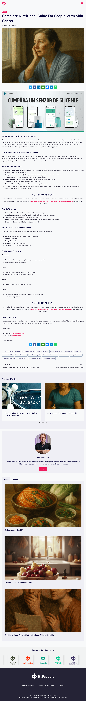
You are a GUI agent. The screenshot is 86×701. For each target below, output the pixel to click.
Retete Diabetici (31, 697)
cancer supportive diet (56, 351)
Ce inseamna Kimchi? (14, 530)
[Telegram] (51, 87)
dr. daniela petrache (20, 355)
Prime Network (51, 695)
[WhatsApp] (55, 87)
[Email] (43, 87)
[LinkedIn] (38, 87)
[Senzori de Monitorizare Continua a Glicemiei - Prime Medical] (43, 111)
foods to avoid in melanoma (50, 355)
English (4, 11)
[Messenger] (47, 87)
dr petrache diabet (8, 355)
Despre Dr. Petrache (46, 685)
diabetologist (68, 351)
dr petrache (77, 351)
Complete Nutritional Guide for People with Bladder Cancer (20, 366)
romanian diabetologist (9, 358)
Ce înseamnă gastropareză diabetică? (62, 413)
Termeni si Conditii (28, 685)
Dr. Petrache (7, 25)
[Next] (81, 402)
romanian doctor (22, 358)
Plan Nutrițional (52, 697)
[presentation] (21, 396)
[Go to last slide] (4, 402)
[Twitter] (30, 87)
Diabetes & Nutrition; (18, 333)
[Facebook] (34, 87)
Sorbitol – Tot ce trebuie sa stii (18, 582)
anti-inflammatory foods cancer (11, 351)
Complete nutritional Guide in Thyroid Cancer (70, 366)
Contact (61, 685)
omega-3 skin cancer (76, 355)
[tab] (39, 422)
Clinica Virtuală (62, 697)
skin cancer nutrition (49, 358)
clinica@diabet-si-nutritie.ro (40, 201)
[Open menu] (82, 3)
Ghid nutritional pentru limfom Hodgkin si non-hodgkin (29, 635)
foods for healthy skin (34, 355)
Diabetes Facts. (16, 335)
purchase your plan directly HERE (62, 201)
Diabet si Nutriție (41, 697)
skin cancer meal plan (35, 358)
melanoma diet (64, 355)
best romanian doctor (42, 351)
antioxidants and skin (28, 351)
